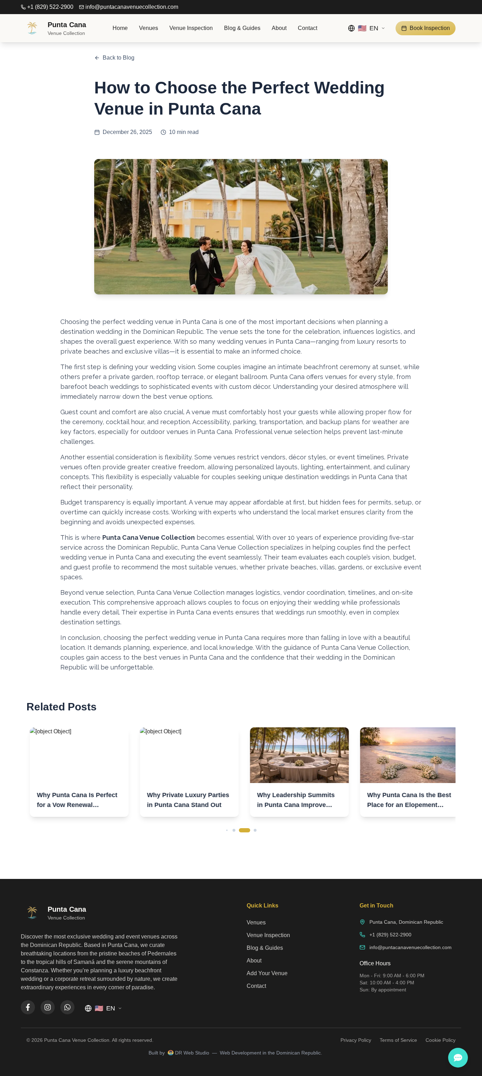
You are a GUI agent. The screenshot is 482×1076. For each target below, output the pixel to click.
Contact (307, 28)
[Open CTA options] (458, 1058)
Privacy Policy (356, 1040)
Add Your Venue (267, 973)
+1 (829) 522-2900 (50, 7)
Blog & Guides (242, 28)
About (279, 28)
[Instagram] (47, 1007)
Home (120, 28)
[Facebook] (27, 1007)
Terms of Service (398, 1040)
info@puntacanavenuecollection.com (131, 7)
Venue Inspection (191, 28)
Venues (148, 28)
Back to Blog (118, 58)
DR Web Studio (192, 1053)
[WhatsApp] (67, 1007)
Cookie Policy (441, 1040)
